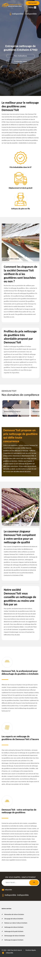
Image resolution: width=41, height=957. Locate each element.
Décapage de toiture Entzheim (13, 919)
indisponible (18, 14)
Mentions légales (30, 950)
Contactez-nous (20, 62)
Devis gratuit (32, 3)
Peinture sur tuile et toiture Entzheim (15, 923)
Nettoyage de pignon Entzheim (13, 940)
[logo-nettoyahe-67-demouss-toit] (12, 5)
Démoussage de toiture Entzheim (14, 936)
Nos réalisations (20, 56)
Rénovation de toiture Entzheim (14, 914)
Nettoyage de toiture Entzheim (13, 927)
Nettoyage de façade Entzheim (13, 931)
